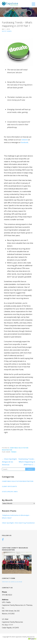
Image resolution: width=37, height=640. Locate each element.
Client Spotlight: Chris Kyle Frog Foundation (18, 523)
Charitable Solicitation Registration (17, 481)
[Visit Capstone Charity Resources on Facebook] (3, 539)
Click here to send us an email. (12, 582)
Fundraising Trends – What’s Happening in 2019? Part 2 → (27, 462)
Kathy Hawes (7, 31)
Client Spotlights (9, 486)
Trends (13, 452)
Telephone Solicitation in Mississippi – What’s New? (16, 516)
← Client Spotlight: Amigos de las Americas (9, 462)
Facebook (24, 142)
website (24, 140)
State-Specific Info (10, 491)
